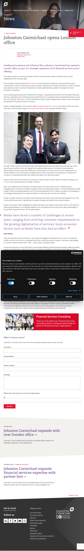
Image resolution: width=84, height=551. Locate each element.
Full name (7, 347)
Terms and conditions (36, 515)
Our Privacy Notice (35, 512)
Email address (9, 356)
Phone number (9, 365)
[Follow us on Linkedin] (6, 521)
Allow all (69, 297)
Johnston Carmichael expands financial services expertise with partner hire (30, 472)
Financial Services (23, 55)
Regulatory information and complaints (42, 536)
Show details (72, 290)
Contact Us (8, 15)
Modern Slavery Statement (38, 520)
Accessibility (33, 525)
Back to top (74, 495)
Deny (15, 297)
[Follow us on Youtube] (20, 521)
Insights (44, 10)
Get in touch (10, 508)
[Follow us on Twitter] (15, 521)
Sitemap (32, 528)
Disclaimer (33, 518)
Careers (52, 10)
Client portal (33, 531)
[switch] (32, 283)
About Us (7, 10)
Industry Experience (20, 10)
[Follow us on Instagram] (24, 521)
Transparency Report (36, 533)
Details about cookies (36, 523)
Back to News (11, 33)
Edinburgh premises (35, 108)
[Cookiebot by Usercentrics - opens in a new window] (73, 253)
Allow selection (42, 297)
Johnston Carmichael (6, 4)
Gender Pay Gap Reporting (38, 538)
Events (60, 10)
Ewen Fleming (31, 83)
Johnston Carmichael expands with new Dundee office (32, 432)
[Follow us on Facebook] (10, 521)
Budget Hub (69, 10)
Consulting (21, 56)
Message (7, 374)
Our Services (34, 10)
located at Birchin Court (47, 106)
